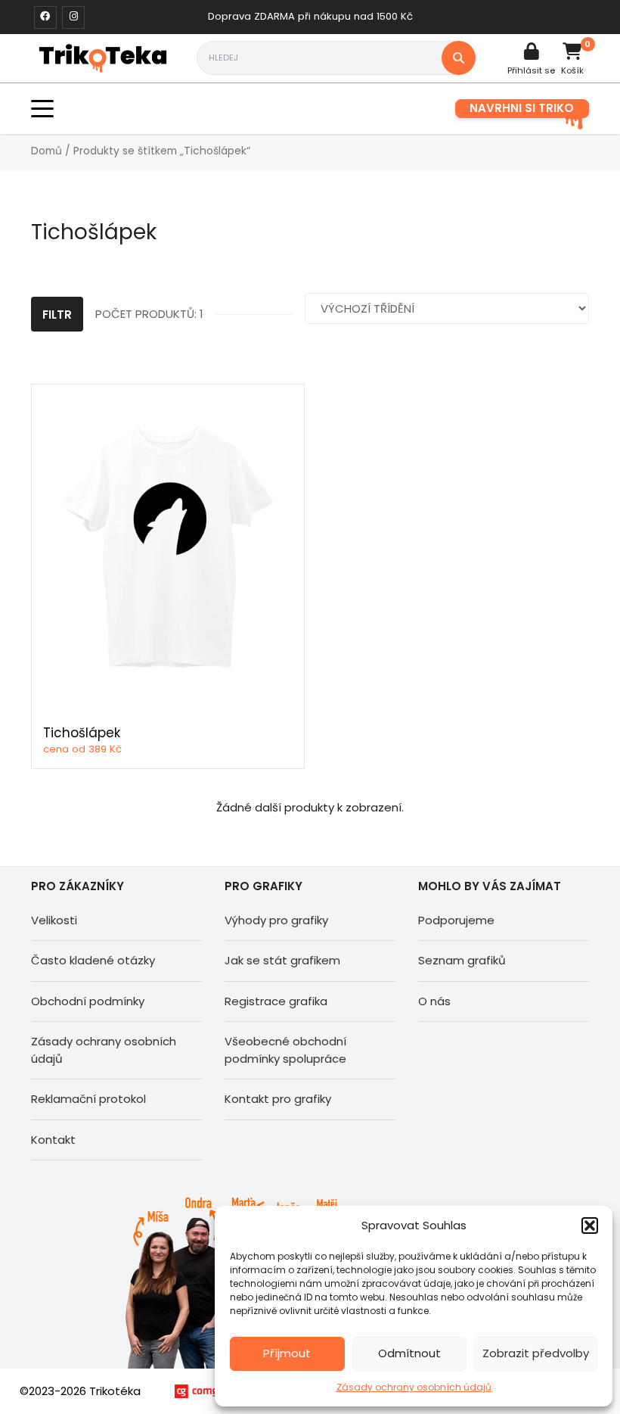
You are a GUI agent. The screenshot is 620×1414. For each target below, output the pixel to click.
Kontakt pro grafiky (278, 1099)
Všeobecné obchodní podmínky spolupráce (285, 1050)
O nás (434, 1001)
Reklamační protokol (88, 1099)
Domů (46, 151)
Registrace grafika (276, 1001)
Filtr (57, 314)
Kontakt (53, 1140)
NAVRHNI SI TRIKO (522, 108)
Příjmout (287, 1353)
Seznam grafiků (462, 960)
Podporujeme (456, 920)
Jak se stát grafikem (282, 960)
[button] (589, 1225)
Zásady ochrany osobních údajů (413, 1387)
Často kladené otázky (93, 960)
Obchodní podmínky (87, 1001)
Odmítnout (409, 1353)
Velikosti (54, 920)
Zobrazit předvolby (535, 1353)
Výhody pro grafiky (276, 920)
